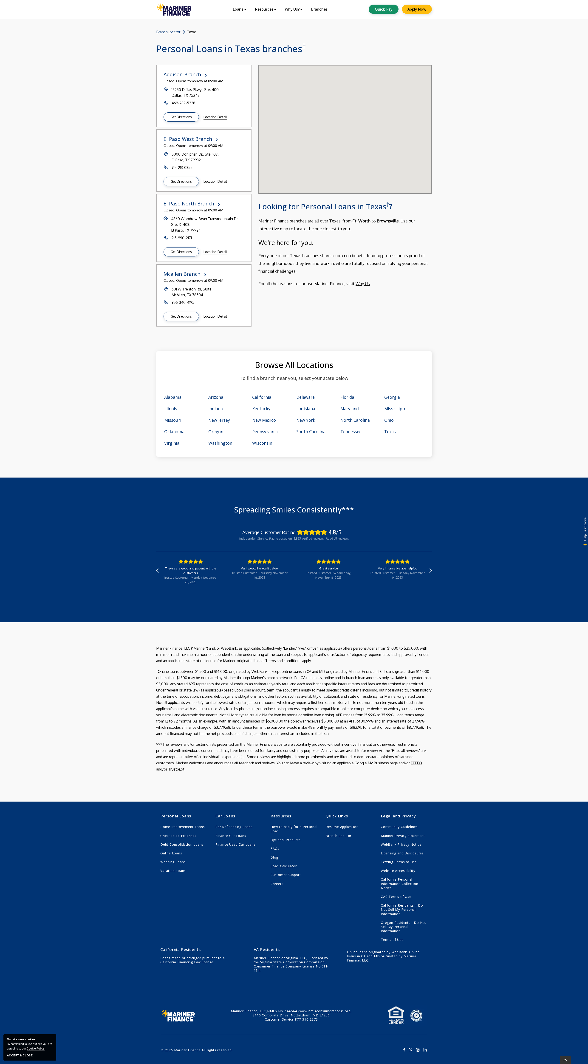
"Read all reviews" (405, 750)
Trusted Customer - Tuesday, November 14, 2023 (397, 575)
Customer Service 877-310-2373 (291, 1019)
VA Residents (267, 949)
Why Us (363, 283)
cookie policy (36, 1048)
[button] (181, 117)
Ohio (389, 420)
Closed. (169, 81)
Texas (390, 431)
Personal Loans (175, 816)
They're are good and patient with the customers (190, 570)
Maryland (349, 408)
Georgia (392, 397)
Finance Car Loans (230, 836)
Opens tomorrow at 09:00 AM (199, 81)
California (261, 397)
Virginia (171, 443)
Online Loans (171, 853)
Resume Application (342, 827)
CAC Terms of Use (396, 896)
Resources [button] (264, 9)
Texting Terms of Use (399, 862)
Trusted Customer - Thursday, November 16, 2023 (260, 575)
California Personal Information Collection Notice (399, 883)
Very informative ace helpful (397, 568)
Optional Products (286, 840)
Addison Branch (182, 74)
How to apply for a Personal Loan (294, 829)
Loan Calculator (284, 866)
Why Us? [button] (292, 9)
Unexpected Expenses (178, 836)
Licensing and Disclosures (402, 853)
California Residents (180, 949)
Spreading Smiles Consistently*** (294, 510)
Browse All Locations (294, 364)
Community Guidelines (399, 827)
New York (305, 420)
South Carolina (310, 431)
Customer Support (286, 875)
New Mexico (264, 420)
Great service (328, 568)
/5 (334, 532)
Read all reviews (337, 538)
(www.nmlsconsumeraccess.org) (325, 1011)
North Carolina (355, 420)
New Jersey (219, 420)
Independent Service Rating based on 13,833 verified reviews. (282, 538)
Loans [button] (238, 9)
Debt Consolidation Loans (182, 844)
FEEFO (416, 763)
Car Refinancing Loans (234, 827)
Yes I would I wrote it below (259, 568)
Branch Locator (338, 836)
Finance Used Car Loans (235, 844)
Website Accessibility (398, 870)
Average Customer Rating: (269, 532)
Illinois (170, 408)
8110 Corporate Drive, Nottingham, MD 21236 (291, 1015)
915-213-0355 (182, 167)
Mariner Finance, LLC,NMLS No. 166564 (291, 1011)
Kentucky (261, 408)
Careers (277, 884)
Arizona (215, 397)
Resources (281, 816)
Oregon (215, 431)
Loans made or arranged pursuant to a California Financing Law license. (192, 960)
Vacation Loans (173, 870)
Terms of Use (392, 939)
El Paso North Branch (189, 203)
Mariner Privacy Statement (403, 836)
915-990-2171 (182, 238)
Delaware (305, 397)
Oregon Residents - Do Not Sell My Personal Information (403, 926)
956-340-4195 (183, 302)
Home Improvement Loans (182, 827)
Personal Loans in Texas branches (231, 48)
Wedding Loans (173, 862)
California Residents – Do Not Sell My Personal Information (402, 909)
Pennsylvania (265, 431)
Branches (319, 9)
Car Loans (225, 816)
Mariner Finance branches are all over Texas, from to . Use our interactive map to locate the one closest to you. (336, 224)
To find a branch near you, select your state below (294, 378)
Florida (347, 397)
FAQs (275, 848)
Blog (274, 857)
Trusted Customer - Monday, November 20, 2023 (191, 580)
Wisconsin (262, 443)
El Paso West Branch (188, 138)
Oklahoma (174, 431)
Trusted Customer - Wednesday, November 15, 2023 (328, 575)
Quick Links (337, 816)
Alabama (172, 397)
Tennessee (351, 431)
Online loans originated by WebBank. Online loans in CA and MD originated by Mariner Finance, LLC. (383, 956)
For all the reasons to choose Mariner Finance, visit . (343, 262)
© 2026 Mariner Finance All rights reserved (196, 1050)
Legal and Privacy (398, 816)
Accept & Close (20, 1055)
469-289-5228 (183, 103)
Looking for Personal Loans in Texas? (325, 206)
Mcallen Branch (182, 273)
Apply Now (416, 9)
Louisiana (305, 408)
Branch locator (168, 32)
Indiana (215, 408)
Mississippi (395, 408)
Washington (220, 443)
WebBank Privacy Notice (401, 844)
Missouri (172, 420)
